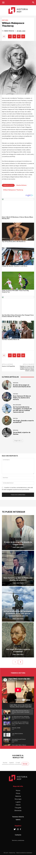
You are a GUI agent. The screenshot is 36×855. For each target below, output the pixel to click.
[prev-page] (15, 662)
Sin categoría (17, 404)
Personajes (18, 799)
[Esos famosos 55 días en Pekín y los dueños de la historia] (7, 397)
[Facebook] (10, 36)
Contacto (18, 835)
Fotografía (18, 807)
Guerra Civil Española (8, 366)
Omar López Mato (18, 547)
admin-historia (9, 30)
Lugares (18, 802)
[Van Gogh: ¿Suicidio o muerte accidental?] (7, 420)
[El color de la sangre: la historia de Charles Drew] (7, 385)
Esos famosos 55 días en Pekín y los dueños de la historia (22, 397)
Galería (18, 819)
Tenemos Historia (18, 817)
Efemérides (18, 810)
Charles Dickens (21, 185)
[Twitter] (14, 36)
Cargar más (17, 440)
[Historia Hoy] (18, 10)
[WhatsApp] (23, 36)
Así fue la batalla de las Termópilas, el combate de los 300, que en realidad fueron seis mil (22, 409)
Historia (5, 20)
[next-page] (20, 662)
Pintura (15, 418)
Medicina (15, 382)
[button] (3, 2)
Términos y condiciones (18, 840)
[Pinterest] (19, 36)
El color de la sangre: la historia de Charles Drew (22, 386)
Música (18, 790)
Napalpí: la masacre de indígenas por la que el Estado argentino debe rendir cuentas (27, 368)
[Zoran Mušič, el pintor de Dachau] (7, 432)
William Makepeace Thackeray (13, 190)
